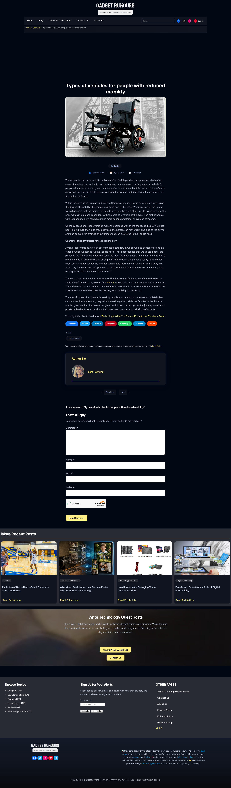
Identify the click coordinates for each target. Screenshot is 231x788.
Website (70, 487)
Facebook (72, 324)
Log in (200, 21)
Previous (110, 392)
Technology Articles (127, 580)
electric (110, 282)
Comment (72, 428)
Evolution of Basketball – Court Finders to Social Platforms (25, 589)
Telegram (139, 324)
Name (70, 459)
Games (7, 580)
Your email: (86, 700)
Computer (12, 690)
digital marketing (185, 757)
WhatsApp (125, 324)
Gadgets (36, 28)
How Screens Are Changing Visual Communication (137, 589)
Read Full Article (12, 601)
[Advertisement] (115, 55)
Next (123, 392)
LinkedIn (97, 324)
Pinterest (111, 324)
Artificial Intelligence (70, 580)
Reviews (12, 707)
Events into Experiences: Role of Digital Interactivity (197, 589)
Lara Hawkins (98, 172)
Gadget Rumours (109, 780)
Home (27, 28)
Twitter (85, 324)
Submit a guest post (151, 763)
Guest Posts (75, 338)
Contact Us (115, 657)
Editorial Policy (155, 346)
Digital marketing (184, 580)
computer (136, 757)
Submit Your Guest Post (115, 650)
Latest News (13, 703)
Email (70, 473)
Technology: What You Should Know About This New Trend (133, 316)
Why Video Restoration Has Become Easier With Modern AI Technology (84, 589)
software (149, 757)
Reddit (152, 324)
